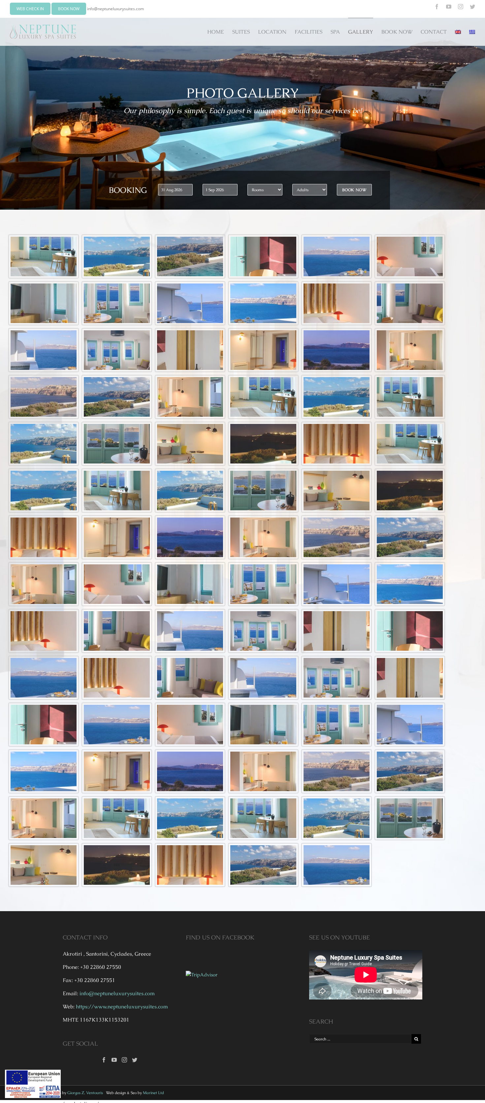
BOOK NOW (69, 9)
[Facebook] (104, 1059)
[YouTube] (114, 1059)
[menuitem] (219, 31)
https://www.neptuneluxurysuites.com (122, 1006)
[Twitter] (134, 1059)
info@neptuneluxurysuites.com (115, 9)
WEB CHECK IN (30, 9)
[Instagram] (124, 1059)
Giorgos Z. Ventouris (85, 1092)
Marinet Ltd (153, 1092)
